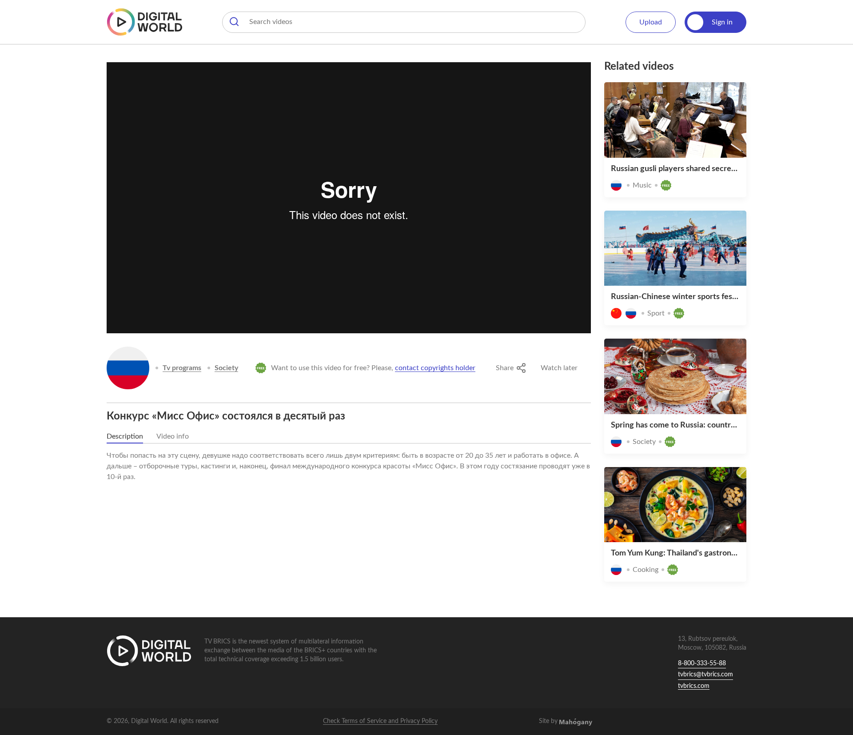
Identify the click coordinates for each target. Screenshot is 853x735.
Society (226, 367)
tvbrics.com (694, 686)
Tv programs (182, 367)
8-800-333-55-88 (702, 663)
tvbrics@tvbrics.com (705, 674)
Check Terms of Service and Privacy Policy (380, 721)
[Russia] (128, 368)
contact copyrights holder (435, 367)
